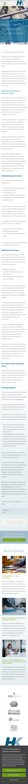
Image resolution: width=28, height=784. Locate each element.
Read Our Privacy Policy (14, 770)
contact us (23, 501)
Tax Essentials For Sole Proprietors (10, 577)
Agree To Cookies (14, 775)
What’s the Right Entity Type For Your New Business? (13, 619)
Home (2, 37)
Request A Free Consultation (13, 540)
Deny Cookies (14, 780)
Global (10, 510)
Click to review (18, 523)
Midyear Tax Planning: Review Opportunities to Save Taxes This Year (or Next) (14, 661)
